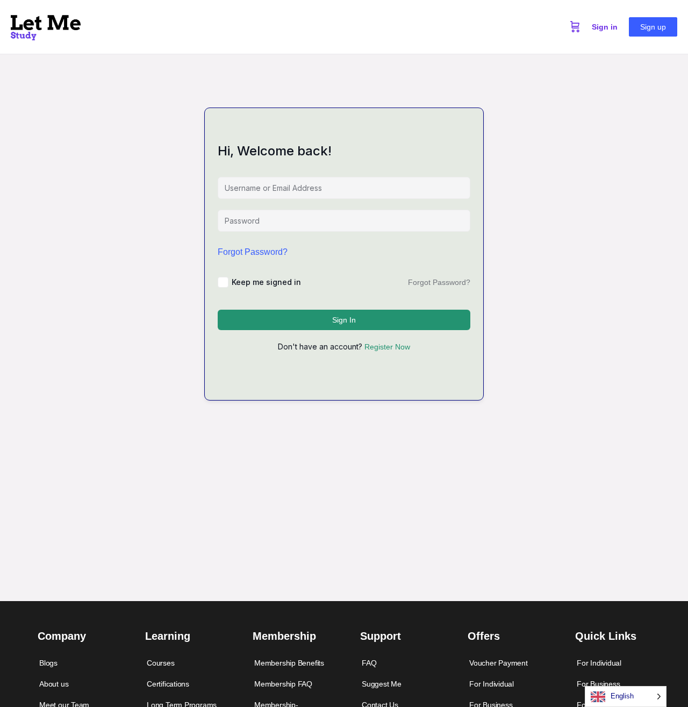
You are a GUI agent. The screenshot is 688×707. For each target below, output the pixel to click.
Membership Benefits (289, 663)
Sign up (653, 27)
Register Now (387, 346)
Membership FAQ (283, 684)
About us (53, 684)
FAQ (369, 663)
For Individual (491, 684)
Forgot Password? (253, 251)
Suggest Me (382, 684)
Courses (161, 663)
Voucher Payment (498, 663)
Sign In (344, 320)
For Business (598, 684)
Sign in (605, 27)
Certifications (168, 684)
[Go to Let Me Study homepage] (46, 25)
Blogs (48, 663)
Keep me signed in (266, 282)
